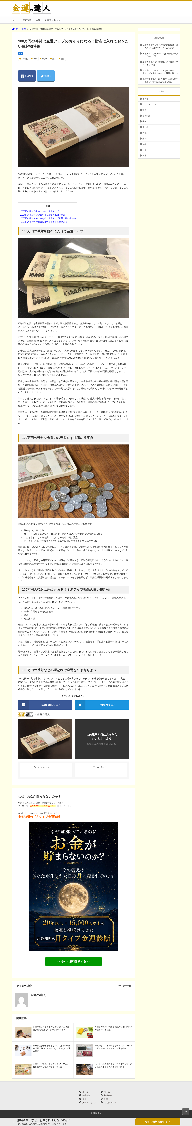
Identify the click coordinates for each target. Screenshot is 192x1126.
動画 (144, 110)
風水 (144, 155)
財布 (24, 29)
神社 (144, 133)
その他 (145, 99)
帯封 (35, 59)
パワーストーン (149, 104)
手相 (144, 121)
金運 (38, 20)
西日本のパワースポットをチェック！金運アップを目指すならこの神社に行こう (160, 71)
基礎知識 (27, 20)
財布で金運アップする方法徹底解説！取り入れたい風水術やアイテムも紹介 (160, 46)
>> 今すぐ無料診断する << (73, 961)
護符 (144, 138)
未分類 (145, 127)
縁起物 (44, 59)
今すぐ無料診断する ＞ (158, 1121)
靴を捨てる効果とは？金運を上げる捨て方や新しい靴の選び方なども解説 (160, 80)
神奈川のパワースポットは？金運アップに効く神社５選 (160, 55)
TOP (16, 29)
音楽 (144, 150)
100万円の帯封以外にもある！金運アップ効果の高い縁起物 (48, 218)
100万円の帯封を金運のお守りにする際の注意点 (42, 215)
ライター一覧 (125, 986)
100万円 (25, 59)
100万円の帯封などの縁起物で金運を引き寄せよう (43, 222)
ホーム (15, 20)
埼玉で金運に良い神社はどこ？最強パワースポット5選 (160, 63)
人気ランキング (52, 20)
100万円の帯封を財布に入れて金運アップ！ (40, 211)
